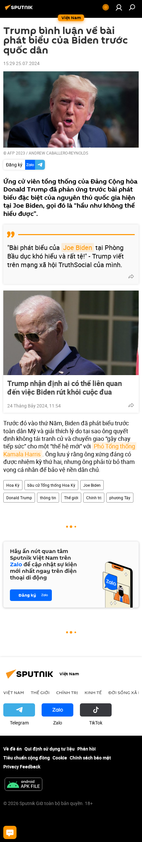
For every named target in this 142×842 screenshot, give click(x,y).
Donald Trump (19, 497)
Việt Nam (13, 692)
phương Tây (119, 497)
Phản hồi (86, 749)
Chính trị (93, 497)
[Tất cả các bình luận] (10, 832)
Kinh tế (93, 692)
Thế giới (71, 497)
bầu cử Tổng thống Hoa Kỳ (51, 485)
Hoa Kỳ (12, 485)
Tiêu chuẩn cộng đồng (26, 757)
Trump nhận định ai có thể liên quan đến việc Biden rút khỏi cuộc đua (64, 387)
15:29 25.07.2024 (21, 63)
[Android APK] (23, 785)
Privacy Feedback (21, 766)
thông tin (48, 497)
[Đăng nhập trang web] (118, 7)
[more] (131, 276)
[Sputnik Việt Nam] (19, 10)
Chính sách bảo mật (90, 757)
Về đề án (12, 749)
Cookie (60, 757)
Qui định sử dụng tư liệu (49, 749)
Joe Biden (77, 247)
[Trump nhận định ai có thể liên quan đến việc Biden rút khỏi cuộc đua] (71, 333)
